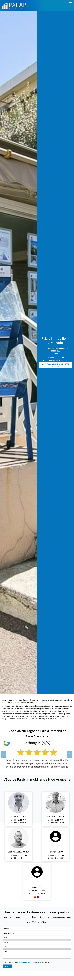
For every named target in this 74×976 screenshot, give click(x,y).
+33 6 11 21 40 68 (56, 858)
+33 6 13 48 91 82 (19, 858)
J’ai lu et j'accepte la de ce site (27, 962)
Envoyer (7, 966)
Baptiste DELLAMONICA (18, 852)
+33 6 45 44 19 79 (57, 823)
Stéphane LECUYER (55, 816)
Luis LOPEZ (37, 887)
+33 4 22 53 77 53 (57, 357)
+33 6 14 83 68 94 (20, 823)
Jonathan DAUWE (18, 816)
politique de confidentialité (30, 962)
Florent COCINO (55, 852)
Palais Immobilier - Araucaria (55, 340)
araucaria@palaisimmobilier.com (57, 360)
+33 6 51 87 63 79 (38, 893)
